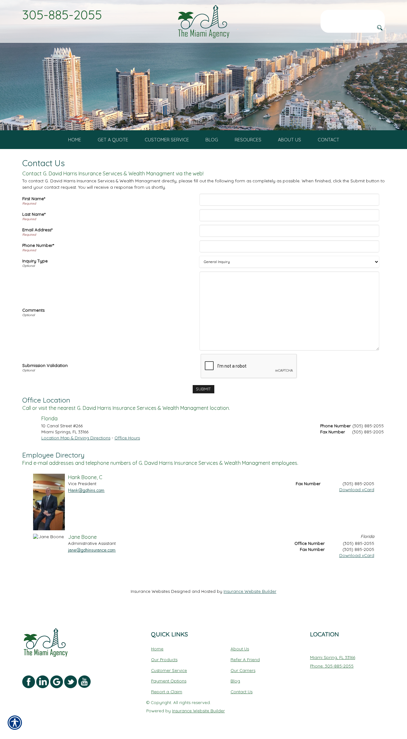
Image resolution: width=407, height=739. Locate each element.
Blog (235, 680)
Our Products (164, 659)
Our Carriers (243, 670)
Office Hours (127, 437)
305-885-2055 (62, 15)
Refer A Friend (245, 659)
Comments (33, 310)
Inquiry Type (35, 260)
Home (157, 648)
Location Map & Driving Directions (75, 437)
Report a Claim (166, 691)
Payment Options (168, 680)
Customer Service (169, 670)
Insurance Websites (150, 591)
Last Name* (33, 214)
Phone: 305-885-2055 (332, 665)
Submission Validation (45, 365)
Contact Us (241, 691)
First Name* (33, 198)
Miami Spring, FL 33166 (332, 657)
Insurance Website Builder (250, 591)
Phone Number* (38, 245)
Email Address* (37, 229)
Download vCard (356, 489)
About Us (240, 648)
